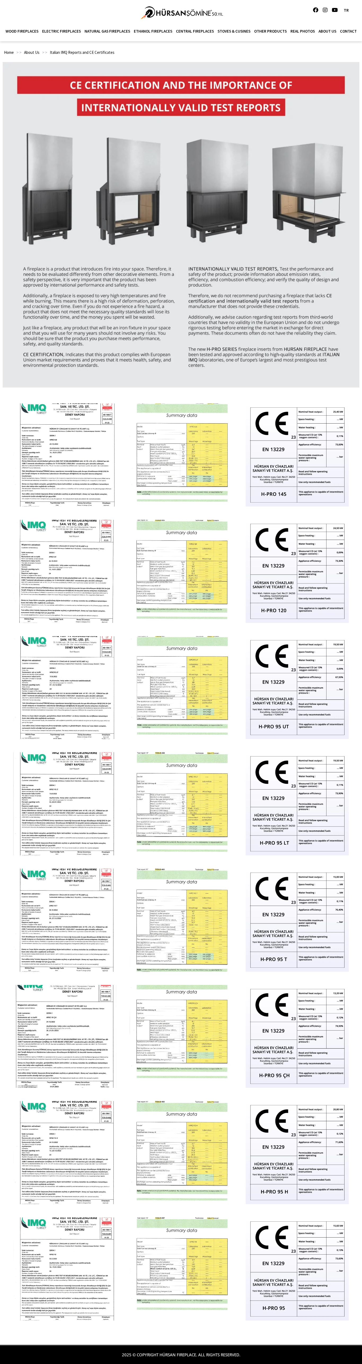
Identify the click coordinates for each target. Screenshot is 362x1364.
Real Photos (302, 31)
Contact (348, 31)
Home (9, 52)
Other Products (270, 31)
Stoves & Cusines (234, 31)
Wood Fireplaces (22, 31)
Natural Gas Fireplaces (107, 31)
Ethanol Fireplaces (153, 31)
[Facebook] (315, 10)
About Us (327, 31)
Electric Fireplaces (61, 31)
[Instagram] (325, 10)
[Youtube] (334, 10)
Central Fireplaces (195, 31)
